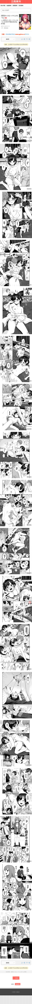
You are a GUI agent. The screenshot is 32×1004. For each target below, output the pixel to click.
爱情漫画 (6, 28)
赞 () (17, 978)
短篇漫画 (18, 984)
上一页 (23, 39)
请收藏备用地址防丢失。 (16, 34)
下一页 (28, 39)
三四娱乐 (18, 992)
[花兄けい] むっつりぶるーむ (9, 16)
